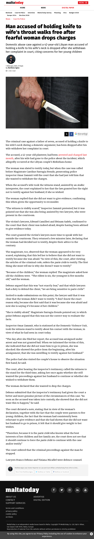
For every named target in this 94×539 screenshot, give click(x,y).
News (8, 19)
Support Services (15, 503)
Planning (57, 13)
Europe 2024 (11, 15)
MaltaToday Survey (44, 13)
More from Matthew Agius (24, 472)
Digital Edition (41, 500)
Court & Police (20, 13)
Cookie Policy (11, 514)
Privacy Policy (11, 511)
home (22, 8)
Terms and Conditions (15, 508)
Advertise (38, 496)
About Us (11, 496)
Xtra (64, 13)
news (43, 8)
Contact (10, 500)
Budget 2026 (74, 13)
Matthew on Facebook (62, 472)
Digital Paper (68, 8)
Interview (31, 13)
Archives (9, 517)
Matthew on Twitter (44, 472)
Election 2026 (24, 15)
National (9, 13)
